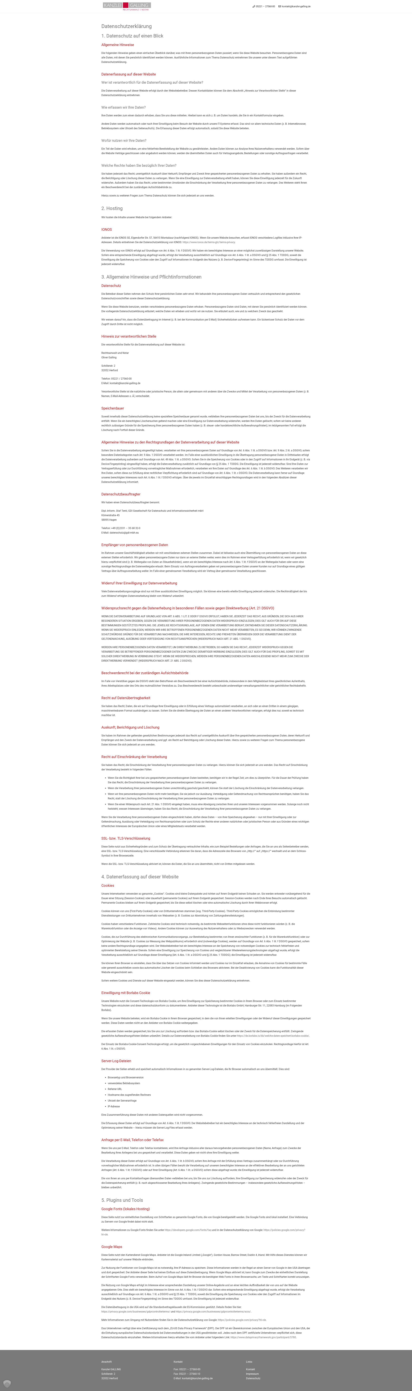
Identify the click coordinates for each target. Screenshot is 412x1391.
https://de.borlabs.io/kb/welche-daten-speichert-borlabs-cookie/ (273, 1035)
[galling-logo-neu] (126, 6)
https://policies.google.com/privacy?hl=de (242, 1319)
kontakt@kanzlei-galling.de (197, 1378)
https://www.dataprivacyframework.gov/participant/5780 (263, 1337)
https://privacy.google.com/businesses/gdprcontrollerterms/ (135, 1311)
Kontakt (250, 1369)
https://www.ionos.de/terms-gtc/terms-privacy (209, 242)
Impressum (252, 1373)
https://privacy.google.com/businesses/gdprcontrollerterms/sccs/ (213, 1311)
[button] (7, 1384)
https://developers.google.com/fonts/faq (188, 1230)
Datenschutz (253, 1378)
